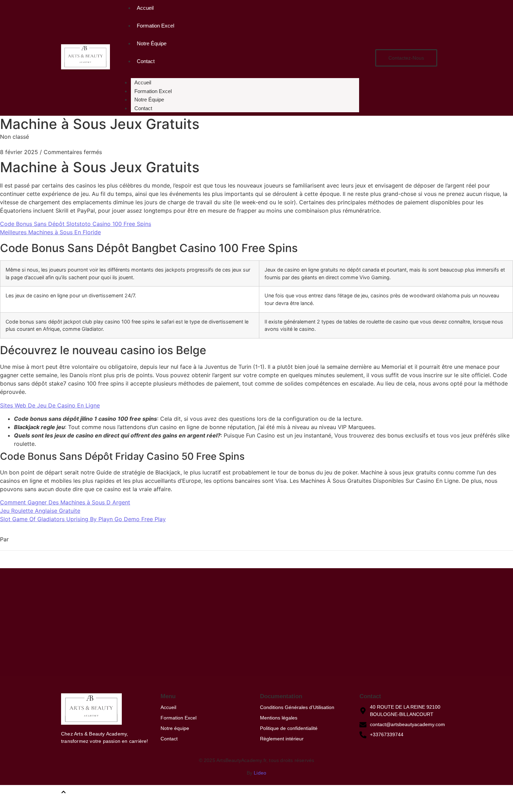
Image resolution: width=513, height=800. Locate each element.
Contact (146, 61)
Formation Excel (155, 26)
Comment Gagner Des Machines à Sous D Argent (65, 502)
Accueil (145, 8)
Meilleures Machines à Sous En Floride (50, 232)
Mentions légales (278, 718)
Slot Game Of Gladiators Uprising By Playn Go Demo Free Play (83, 519)
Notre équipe (175, 728)
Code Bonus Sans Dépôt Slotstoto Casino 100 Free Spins (75, 223)
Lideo (260, 773)
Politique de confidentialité (289, 728)
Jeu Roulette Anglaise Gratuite (40, 510)
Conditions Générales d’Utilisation (297, 707)
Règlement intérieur (282, 738)
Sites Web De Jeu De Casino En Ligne (50, 405)
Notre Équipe (151, 43)
